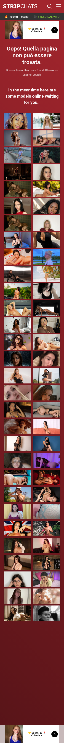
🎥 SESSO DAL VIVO (46, 16)
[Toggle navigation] (58, 6)
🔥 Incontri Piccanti (16, 16)
